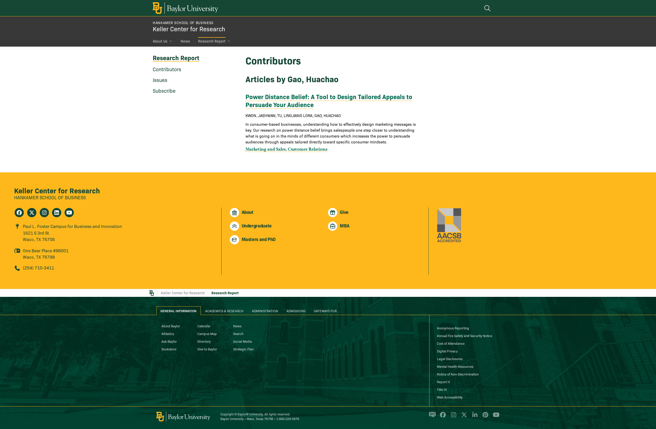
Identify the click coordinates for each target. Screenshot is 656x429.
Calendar (204, 325)
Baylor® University (250, 414)
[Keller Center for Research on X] (32, 212)
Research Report (211, 41)
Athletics (167, 333)
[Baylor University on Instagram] (452, 417)
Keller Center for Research (189, 28)
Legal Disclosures (450, 358)
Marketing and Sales (265, 149)
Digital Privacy (447, 351)
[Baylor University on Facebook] (442, 417)
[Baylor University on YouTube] (495, 417)
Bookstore (168, 349)
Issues (160, 79)
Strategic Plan (243, 349)
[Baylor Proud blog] (431, 417)
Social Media (242, 341)
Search (238, 333)
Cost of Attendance (451, 343)
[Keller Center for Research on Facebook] (19, 212)
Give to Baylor (207, 349)
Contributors (167, 68)
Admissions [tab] (295, 310)
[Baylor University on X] (463, 417)
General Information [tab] (178, 310)
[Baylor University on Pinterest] (484, 417)
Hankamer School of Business (183, 22)
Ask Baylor (169, 341)
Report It (443, 381)
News (185, 41)
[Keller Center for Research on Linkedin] (57, 212)
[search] (488, 8)
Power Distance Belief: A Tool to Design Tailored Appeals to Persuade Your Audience (328, 100)
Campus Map (207, 333)
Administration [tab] (265, 310)
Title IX (442, 389)
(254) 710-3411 (38, 267)
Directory (204, 341)
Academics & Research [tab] (224, 310)
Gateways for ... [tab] (327, 310)
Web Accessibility (450, 397)
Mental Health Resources (455, 366)
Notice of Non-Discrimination (458, 374)
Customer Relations (307, 149)
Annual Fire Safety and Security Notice (464, 335)
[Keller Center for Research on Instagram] (44, 212)
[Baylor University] (184, 8)
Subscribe (164, 90)
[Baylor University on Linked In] (474, 417)
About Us (160, 41)
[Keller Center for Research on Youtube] (69, 212)
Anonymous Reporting (453, 328)
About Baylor (170, 325)
